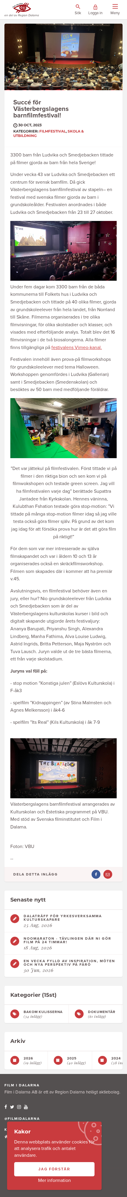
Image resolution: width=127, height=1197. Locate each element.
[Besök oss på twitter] (12, 1107)
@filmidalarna (22, 1119)
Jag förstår (54, 1169)
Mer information (54, 1180)
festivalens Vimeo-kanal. (76, 347)
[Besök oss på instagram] (19, 1107)
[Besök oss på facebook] (5, 1107)
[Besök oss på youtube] (26, 1107)
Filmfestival (52, 131)
